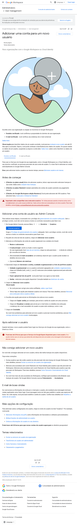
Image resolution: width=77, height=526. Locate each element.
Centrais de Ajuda (7, 500)
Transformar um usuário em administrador (19, 440)
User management (13, 11)
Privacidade (18, 517)
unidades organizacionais (62, 268)
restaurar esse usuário (57, 144)
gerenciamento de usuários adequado (52, 219)
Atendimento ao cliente (59, 506)
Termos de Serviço (7, 517)
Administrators (8, 8)
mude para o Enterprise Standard (27, 196)
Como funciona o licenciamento (16, 444)
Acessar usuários (13, 228)
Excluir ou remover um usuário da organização (36, 362)
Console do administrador (46, 9)
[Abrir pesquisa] (51, 2)
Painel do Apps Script (33, 503)
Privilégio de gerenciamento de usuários (24, 232)
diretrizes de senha (57, 279)
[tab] (10, 156)
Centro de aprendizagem (9, 506)
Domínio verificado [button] (10, 156)
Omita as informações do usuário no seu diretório (22, 421)
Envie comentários (65, 34)
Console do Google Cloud (34, 506)
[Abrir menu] (3, 2)
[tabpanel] (37, 292)
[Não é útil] (71, 29)
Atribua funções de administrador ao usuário (20, 418)
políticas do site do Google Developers (14, 476)
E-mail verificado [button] (24, 156)
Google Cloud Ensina (8, 509)
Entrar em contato (66, 9)
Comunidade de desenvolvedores (62, 503)
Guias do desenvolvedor (9, 503)
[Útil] (68, 29)
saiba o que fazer (46, 288)
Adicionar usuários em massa (53, 170)
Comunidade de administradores (62, 500)
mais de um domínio (33, 250)
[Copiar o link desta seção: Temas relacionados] (25, 432)
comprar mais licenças (28, 184)
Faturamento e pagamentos (15, 447)
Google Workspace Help (9, 29)
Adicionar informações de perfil (16, 415)
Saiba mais (5, 140)
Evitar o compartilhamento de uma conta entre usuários (32, 205)
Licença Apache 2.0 (50, 474)
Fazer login (71, 2)
